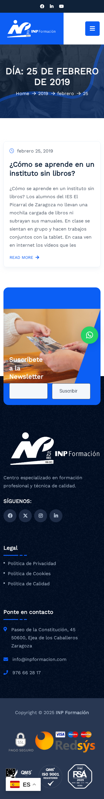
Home (22, 93)
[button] (89, 335)
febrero (65, 93)
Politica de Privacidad (32, 563)
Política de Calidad (29, 583)
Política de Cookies (29, 573)
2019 (43, 93)
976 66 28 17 (26, 672)
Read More (21, 257)
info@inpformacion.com (39, 659)
